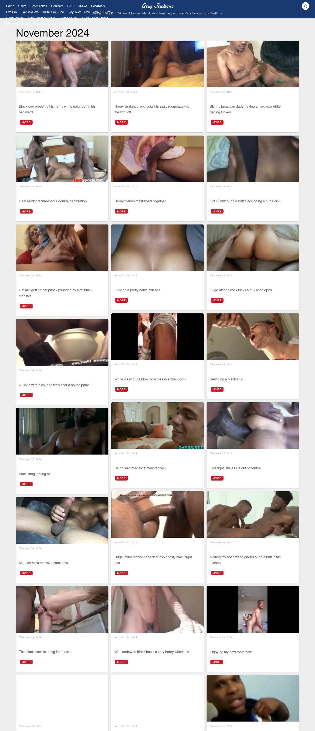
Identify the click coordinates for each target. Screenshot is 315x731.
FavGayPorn (29, 11)
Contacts (57, 5)
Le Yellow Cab (41, 23)
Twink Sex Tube (53, 11)
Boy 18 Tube (102, 11)
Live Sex (12, 11)
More (26, 122)
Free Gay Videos (17, 23)
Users (22, 5)
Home (10, 5)
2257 (70, 5)
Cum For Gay (69, 17)
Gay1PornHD (15, 17)
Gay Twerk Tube (79, 11)
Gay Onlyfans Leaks (42, 17)
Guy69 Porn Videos (95, 17)
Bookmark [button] (98, 5)
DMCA (82, 5)
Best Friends (38, 5)
